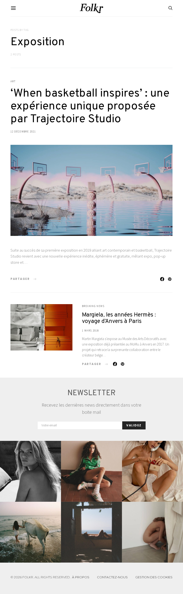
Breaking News (93, 306)
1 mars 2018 (90, 330)
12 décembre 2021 (23, 131)
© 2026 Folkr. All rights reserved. (40, 577)
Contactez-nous (112, 577)
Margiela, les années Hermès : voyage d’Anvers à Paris (119, 318)
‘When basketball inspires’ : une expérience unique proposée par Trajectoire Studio (89, 107)
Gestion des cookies (154, 577)
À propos (80, 577)
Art (12, 81)
